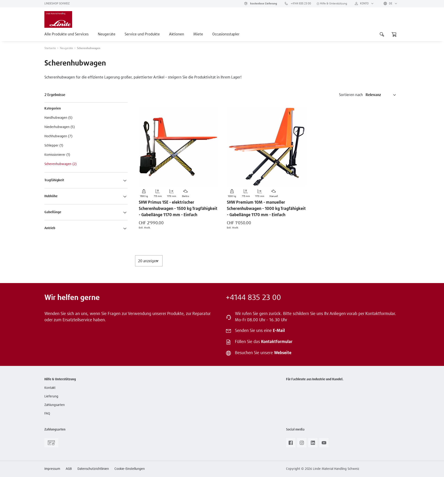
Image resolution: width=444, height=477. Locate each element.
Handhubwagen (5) (58, 117)
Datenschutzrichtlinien (93, 469)
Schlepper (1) (53, 145)
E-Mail (279, 331)
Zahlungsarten (54, 405)
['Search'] (382, 34)
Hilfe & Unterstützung (333, 3)
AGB (69, 469)
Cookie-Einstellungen (129, 469)
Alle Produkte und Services (66, 34)
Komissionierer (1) (57, 154)
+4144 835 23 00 (300, 3)
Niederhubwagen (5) (59, 127)
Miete (198, 34)
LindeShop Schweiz (57, 3)
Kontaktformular (277, 342)
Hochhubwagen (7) (58, 136)
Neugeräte (106, 34)
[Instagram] (301, 444)
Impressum (52, 469)
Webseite (282, 353)
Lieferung (51, 396)
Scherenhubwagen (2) (60, 164)
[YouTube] (324, 444)
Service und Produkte (142, 34)
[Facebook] (290, 444)
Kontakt (50, 388)
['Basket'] (394, 34)
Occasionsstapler (226, 34)
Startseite (50, 48)
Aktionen (176, 34)
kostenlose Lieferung (263, 3)
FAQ (47, 413)
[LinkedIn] (313, 444)
